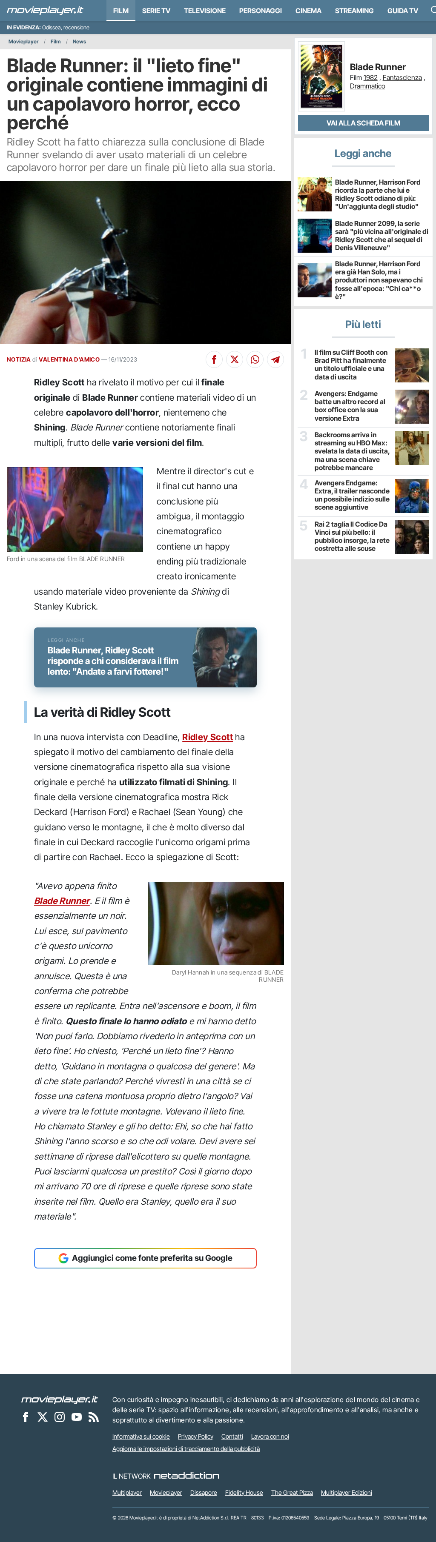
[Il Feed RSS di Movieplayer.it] (93, 1416)
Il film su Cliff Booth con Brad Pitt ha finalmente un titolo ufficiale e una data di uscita (351, 364)
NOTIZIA (19, 359)
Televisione (205, 10)
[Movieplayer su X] (42, 1416)
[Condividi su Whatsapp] (255, 359)
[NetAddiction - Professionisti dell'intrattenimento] (186, 1476)
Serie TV (156, 10)
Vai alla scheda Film (363, 123)
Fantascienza (402, 77)
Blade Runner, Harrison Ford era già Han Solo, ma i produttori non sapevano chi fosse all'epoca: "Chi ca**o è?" (379, 280)
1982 (371, 77)
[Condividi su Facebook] (214, 359)
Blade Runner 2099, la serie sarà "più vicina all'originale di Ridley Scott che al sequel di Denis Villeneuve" (381, 235)
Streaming (354, 10)
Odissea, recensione (65, 27)
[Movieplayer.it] (45, 10)
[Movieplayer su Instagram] (59, 1416)
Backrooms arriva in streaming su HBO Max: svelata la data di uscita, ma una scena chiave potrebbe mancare (352, 451)
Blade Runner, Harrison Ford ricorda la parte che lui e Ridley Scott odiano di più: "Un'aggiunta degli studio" (378, 194)
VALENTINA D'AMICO (69, 359)
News (79, 41)
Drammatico (367, 86)
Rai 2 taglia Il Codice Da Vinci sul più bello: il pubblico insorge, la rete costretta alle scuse (352, 536)
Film (121, 10)
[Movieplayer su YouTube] (76, 1416)
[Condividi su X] (234, 359)
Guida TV (402, 10)
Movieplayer (24, 41)
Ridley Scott (207, 737)
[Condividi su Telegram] (275, 359)
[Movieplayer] (59, 1399)
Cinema (308, 10)
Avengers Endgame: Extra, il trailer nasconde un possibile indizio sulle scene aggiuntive (352, 495)
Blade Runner (62, 900)
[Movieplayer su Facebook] (25, 1416)
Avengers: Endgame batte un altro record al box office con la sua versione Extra (350, 406)
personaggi (260, 10)
